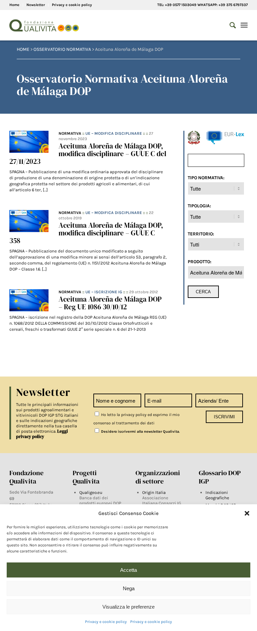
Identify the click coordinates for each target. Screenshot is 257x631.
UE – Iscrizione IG (103, 292)
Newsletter (35, 5)
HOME (23, 49)
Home (14, 5)
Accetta (128, 570)
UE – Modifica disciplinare (113, 133)
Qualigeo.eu (90, 492)
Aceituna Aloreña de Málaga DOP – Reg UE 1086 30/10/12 (110, 303)
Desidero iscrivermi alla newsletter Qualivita (139, 431)
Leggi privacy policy (42, 433)
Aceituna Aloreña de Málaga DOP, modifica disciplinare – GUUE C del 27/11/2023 (88, 153)
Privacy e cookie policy (106, 621)
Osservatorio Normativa (62, 49)
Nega (129, 588)
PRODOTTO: (199, 261)
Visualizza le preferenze (128, 607)
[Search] (229, 25)
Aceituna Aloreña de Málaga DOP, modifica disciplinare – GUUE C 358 (86, 232)
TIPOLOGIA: (199, 205)
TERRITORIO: (201, 233)
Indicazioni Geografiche (217, 495)
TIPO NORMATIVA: (206, 177)
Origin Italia (154, 492)
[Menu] (244, 25)
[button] (247, 513)
